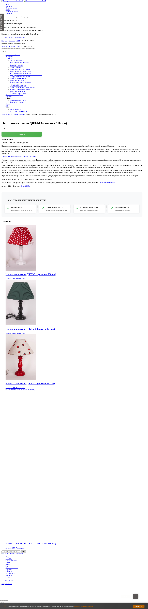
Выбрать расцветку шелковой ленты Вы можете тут (19, 156)
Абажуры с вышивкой (17, 91)
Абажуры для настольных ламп (20, 71)
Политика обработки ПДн (8, 589)
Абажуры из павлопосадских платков (22, 87)
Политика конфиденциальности (9, 587)
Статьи (8, 10)
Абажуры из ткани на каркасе (20, 69)
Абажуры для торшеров (18, 78)
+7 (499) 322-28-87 (8, 580)
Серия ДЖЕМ (19, 114)
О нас (7, 4)
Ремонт (8, 577)
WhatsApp (12, 41)
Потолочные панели (17, 102)
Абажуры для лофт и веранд (19, 62)
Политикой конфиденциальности (83, 606)
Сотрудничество (11, 8)
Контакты (9, 13)
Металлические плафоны (14, 95)
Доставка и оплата (12, 11)
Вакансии (9, 6)
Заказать (21, 134)
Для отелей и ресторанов (18, 111)
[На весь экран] (3, 600)
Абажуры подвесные (17, 67)
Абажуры (9, 58)
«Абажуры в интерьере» (106, 182)
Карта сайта (4, 592)
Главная (4, 114)
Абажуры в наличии (17, 64)
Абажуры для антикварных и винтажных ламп (26, 75)
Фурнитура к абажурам (18, 93)
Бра (7, 106)
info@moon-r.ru (20, 37)
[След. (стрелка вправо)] (3, 602)
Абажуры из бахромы (17, 80)
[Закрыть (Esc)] (7, 600)
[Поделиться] (5, 600)
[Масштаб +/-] (1, 600)
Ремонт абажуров (16, 109)
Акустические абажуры (18, 86)
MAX (18, 41)
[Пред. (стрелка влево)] (1, 602)
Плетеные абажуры (16, 66)
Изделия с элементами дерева (20, 89)
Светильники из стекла (18, 100)
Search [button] (23, 551)
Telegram (4, 41)
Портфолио (9, 56)
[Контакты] (135, 596)
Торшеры (9, 96)
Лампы (8, 104)
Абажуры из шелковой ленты (20, 76)
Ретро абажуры (15, 84)
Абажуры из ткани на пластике (20, 73)
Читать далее (20, 278)
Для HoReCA (10, 573)
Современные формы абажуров (20, 82)
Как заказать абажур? (13, 55)
